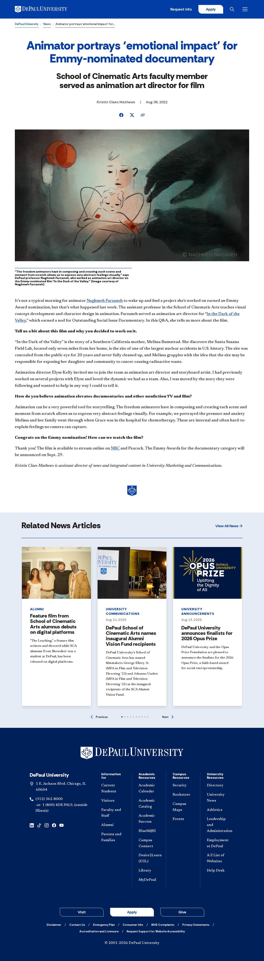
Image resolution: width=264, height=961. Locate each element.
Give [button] (182, 912)
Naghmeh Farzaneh (105, 301)
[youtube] (61, 825)
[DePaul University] (47, 9)
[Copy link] (143, 115)
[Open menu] (246, 9)
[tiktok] (39, 825)
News (47, 24)
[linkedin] (32, 825)
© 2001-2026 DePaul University (132, 943)
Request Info (181, 9)
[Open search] (233, 9)
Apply (211, 9)
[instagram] (47, 825)
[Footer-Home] (132, 753)
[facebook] (54, 825)
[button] (229, 526)
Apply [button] (132, 912)
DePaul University (27, 24)
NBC (115, 448)
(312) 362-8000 (49, 799)
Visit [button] (82, 912)
